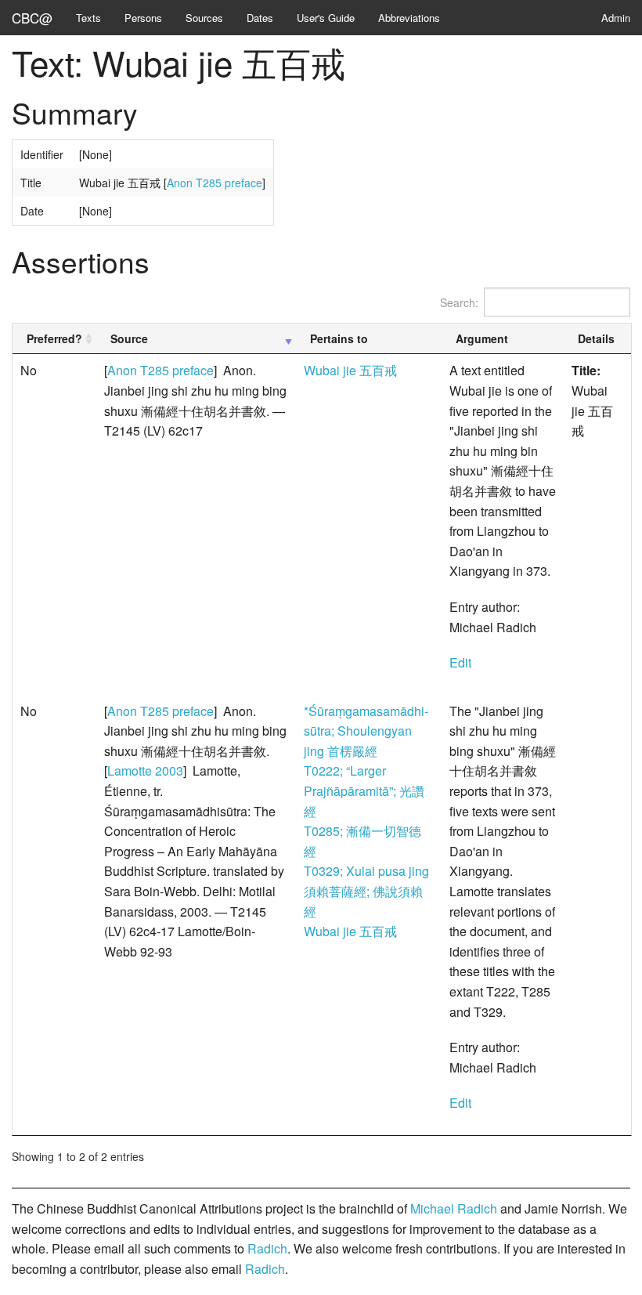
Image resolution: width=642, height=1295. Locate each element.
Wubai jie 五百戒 (350, 370)
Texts (88, 17)
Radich (267, 1248)
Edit (460, 662)
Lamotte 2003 (145, 770)
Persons (143, 17)
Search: (459, 302)
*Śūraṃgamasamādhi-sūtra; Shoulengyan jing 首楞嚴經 (366, 731)
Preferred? (54, 338)
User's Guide (326, 17)
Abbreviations (409, 17)
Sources (204, 17)
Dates (260, 17)
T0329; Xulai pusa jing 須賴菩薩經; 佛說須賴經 (366, 891)
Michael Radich (453, 1208)
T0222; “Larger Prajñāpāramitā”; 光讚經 (364, 790)
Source (129, 338)
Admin (615, 17)
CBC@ (32, 17)
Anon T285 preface (214, 182)
